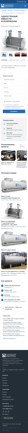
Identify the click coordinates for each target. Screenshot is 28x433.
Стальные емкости (20, 10)
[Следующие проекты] (25, 156)
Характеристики (14, 60)
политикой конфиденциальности (12, 107)
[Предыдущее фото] (3, 40)
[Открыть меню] (25, 5)
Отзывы (4, 394)
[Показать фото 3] (17, 54)
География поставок (8, 399)
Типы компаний (6, 397)
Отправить (14, 111)
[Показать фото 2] (11, 54)
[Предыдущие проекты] (2, 156)
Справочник (5, 385)
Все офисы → (6, 414)
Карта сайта (5, 430)
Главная (3, 10)
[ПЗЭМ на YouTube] (6, 411)
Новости (4, 392)
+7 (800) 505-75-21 (7, 406)
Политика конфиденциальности (10, 428)
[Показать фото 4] (24, 54)
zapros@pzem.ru (7, 408)
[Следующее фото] (24, 40)
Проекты (4, 380)
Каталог (10, 10)
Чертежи (23, 60)
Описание (4, 60)
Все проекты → (23, 145)
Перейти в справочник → (10, 338)
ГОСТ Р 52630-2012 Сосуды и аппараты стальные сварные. (13, 319)
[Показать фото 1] (4, 54)
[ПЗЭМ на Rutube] (3, 411)
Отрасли (4, 383)
